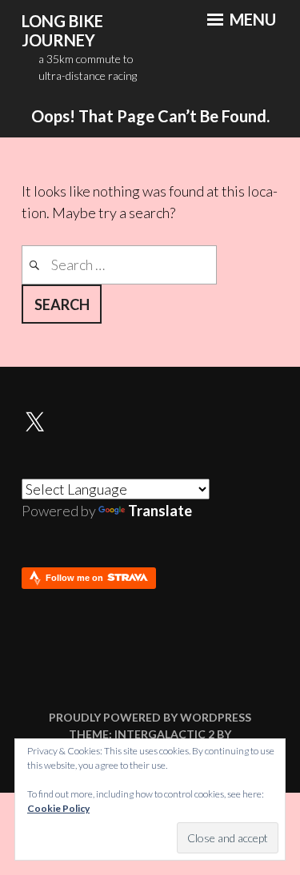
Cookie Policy (58, 808)
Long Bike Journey (62, 30)
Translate (160, 510)
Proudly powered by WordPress (150, 717)
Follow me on (76, 578)
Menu (251, 19)
